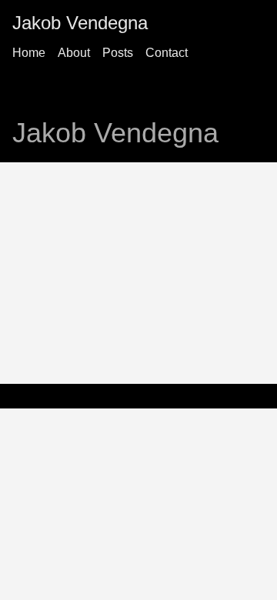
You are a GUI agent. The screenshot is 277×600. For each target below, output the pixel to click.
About (74, 52)
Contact (166, 52)
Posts (117, 52)
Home (28, 52)
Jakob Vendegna (80, 22)
